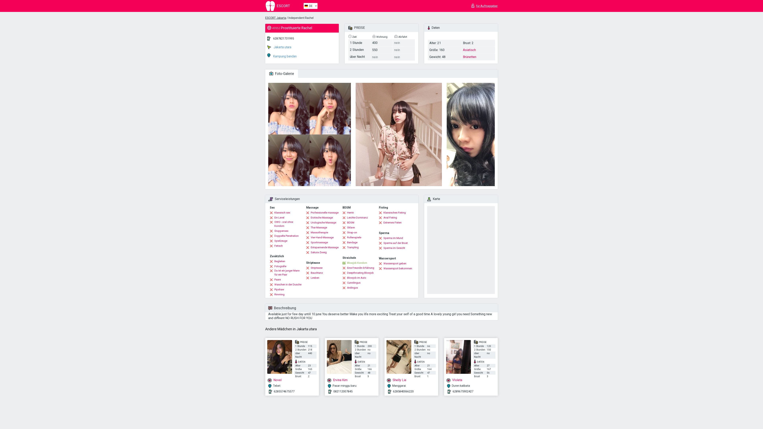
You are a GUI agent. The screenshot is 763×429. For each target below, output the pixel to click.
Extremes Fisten (392, 222)
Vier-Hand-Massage (322, 237)
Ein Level (279, 217)
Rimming (279, 294)
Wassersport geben (394, 263)
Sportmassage (319, 242)
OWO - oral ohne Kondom (283, 223)
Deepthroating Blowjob (360, 272)
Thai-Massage (319, 227)
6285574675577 (284, 391)
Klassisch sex (282, 212)
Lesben (315, 277)
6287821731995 (283, 38)
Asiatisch (469, 50)
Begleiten (279, 261)
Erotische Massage (322, 217)
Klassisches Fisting (394, 212)
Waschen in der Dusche (287, 284)
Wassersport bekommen (397, 268)
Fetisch (278, 245)
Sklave (351, 227)
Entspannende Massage (325, 247)
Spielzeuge (280, 240)
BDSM (350, 222)
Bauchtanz (317, 272)
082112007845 (342, 391)
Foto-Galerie (284, 74)
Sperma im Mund (393, 238)
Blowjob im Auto (356, 277)
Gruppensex (281, 230)
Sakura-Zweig (319, 252)
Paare (277, 279)
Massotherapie (319, 232)
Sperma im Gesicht (394, 247)
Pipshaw (279, 289)
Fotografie (280, 266)
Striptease (316, 267)
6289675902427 (463, 391)
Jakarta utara (282, 47)
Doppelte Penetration (286, 235)
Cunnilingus (353, 282)
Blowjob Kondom (357, 262)
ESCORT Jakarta (275, 17)
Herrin (350, 212)
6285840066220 (403, 391)
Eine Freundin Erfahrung (360, 267)
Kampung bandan (284, 56)
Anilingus (352, 287)
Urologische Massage (323, 222)
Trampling (353, 247)
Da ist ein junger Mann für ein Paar (287, 272)
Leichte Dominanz (357, 217)
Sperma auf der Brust (395, 243)
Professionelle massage (325, 212)
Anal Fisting (390, 217)
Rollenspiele (354, 237)
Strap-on (352, 232)
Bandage (352, 242)
